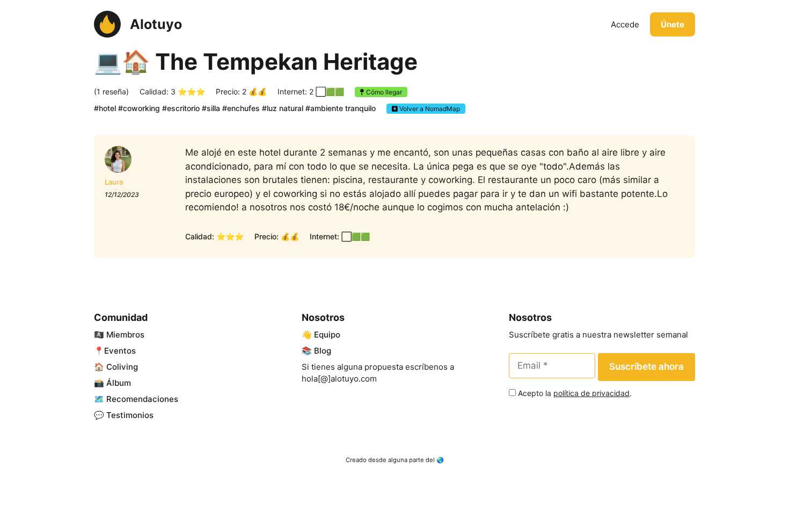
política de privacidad (591, 393)
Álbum (118, 383)
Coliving (122, 367)
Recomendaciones (142, 399)
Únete (672, 24)
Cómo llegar (383, 92)
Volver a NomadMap (429, 109)
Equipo (327, 334)
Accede (625, 24)
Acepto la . (575, 393)
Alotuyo (156, 24)
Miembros (125, 334)
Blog (322, 351)
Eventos (120, 351)
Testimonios (130, 415)
